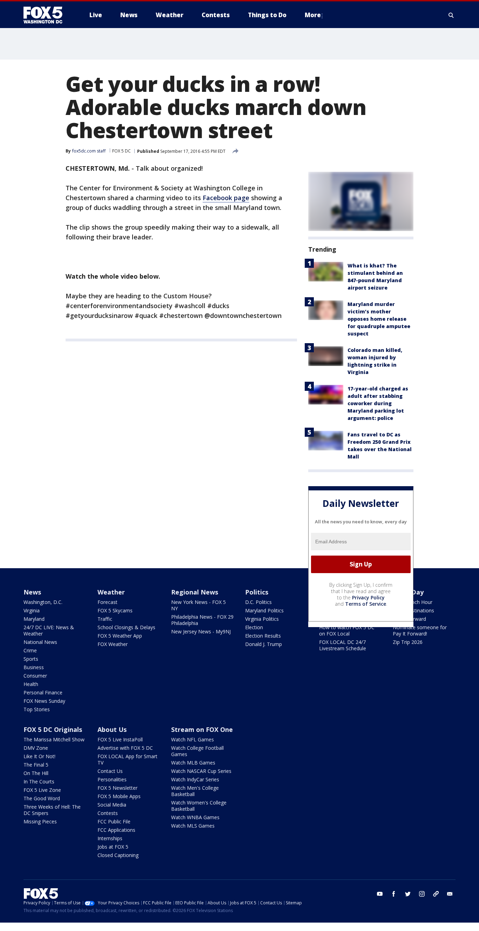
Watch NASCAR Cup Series (201, 771)
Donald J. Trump (263, 644)
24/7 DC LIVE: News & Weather (48, 630)
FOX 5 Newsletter (117, 787)
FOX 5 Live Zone (42, 790)
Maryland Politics (264, 610)
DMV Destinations (413, 610)
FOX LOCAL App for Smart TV (127, 759)
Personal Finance (42, 692)
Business (33, 667)
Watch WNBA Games (195, 817)
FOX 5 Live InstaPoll (120, 739)
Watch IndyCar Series (195, 779)
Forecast (107, 602)
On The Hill (35, 773)
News (32, 592)
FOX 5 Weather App (119, 635)
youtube (379, 893)
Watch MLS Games (193, 825)
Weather (111, 592)
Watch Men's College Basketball (195, 790)
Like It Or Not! (39, 756)
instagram (421, 893)
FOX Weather (112, 644)
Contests (107, 813)
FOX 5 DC (121, 151)
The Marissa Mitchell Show (54, 739)
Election (254, 627)
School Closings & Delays (126, 627)
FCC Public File (113, 821)
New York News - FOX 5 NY (198, 605)
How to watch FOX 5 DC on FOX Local (347, 630)
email (450, 893)
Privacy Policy (368, 597)
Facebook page (226, 197)
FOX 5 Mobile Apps (119, 796)
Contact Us (110, 771)
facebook (393, 893)
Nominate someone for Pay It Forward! (420, 630)
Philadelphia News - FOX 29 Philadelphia (202, 619)
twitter (407, 893)
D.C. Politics (258, 602)
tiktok (435, 893)
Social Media (111, 804)
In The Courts (38, 781)
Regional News (194, 592)
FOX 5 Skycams (115, 610)
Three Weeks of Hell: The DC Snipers (52, 809)
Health (30, 684)
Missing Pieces (40, 821)
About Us (112, 729)
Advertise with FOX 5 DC (125, 748)
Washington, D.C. (42, 602)
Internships (109, 838)
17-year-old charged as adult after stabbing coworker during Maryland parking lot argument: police (378, 403)
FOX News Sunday (44, 701)
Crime (30, 650)
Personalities (112, 779)
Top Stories (36, 709)
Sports (30, 658)
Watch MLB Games (193, 762)
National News (40, 642)
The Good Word (41, 798)
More (313, 15)
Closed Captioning (118, 855)
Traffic (104, 619)
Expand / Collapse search (451, 15)
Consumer (35, 675)
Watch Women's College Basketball (199, 805)
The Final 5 (35, 764)
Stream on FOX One (202, 729)
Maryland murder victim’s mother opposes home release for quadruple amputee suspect (379, 319)
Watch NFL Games (192, 739)
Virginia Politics (262, 619)
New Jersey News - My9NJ (201, 631)
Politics (256, 592)
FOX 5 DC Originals (52, 729)
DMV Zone (35, 748)
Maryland (34, 619)
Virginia (31, 610)
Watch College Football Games (197, 751)
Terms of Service (365, 603)
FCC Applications (116, 830)
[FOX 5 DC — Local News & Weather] (46, 15)
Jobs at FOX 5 (112, 846)
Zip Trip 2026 (408, 642)
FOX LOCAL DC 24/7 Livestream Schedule (342, 645)
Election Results (263, 635)
